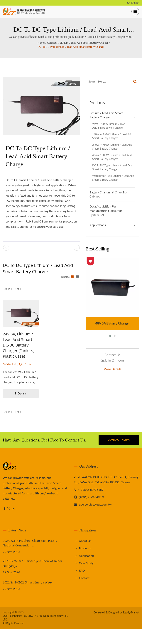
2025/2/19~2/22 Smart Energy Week (27, 582)
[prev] (6, 248)
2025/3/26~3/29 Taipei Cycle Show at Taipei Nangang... (32, 563)
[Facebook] (4, 509)
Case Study (86, 563)
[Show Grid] (72, 277)
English (135, 2)
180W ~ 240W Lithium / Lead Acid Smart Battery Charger (112, 136)
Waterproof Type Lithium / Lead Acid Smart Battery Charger (113, 178)
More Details (112, 369)
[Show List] (77, 277)
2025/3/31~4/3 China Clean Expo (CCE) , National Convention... (30, 543)
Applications (97, 225)
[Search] (135, 82)
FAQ (82, 570)
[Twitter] (8, 509)
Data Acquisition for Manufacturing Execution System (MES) (106, 211)
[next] (77, 248)
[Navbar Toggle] (135, 11)
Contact (84, 578)
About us (85, 541)
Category (52, 43)
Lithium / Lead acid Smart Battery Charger (84, 43)
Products (85, 548)
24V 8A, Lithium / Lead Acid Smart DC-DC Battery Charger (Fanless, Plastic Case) (18, 345)
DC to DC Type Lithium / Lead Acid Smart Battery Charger (71, 47)
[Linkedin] (13, 509)
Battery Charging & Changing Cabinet (108, 194)
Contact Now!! (119, 440)
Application (86, 555)
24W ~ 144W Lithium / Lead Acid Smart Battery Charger (108, 126)
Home (41, 43)
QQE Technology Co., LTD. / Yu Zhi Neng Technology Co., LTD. (35, 618)
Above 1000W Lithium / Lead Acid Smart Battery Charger (112, 157)
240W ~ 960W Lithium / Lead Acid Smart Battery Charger (112, 146)
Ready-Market (131, 612)
